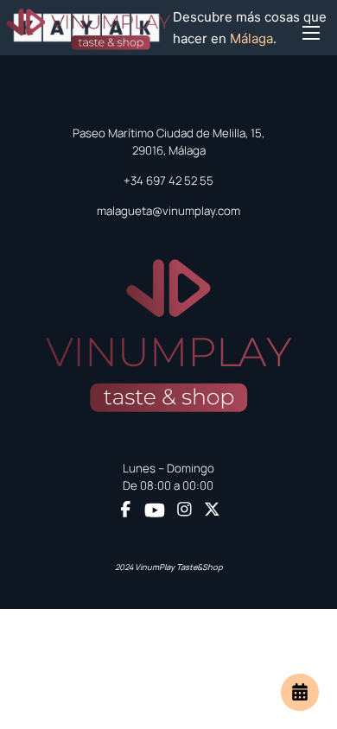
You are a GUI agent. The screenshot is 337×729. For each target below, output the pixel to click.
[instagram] (184, 511)
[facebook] (126, 511)
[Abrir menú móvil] (311, 28)
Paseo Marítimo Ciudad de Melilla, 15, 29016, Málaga (168, 141)
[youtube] (154, 510)
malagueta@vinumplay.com (168, 211)
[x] (212, 511)
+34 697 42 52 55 (168, 180)
